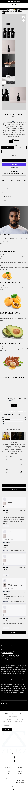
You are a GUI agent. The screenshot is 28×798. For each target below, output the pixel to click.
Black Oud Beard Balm (7, 652)
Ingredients (7, 192)
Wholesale (8, 776)
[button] (14, 1)
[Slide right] (3, 22)
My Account (20, 769)
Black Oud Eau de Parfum (8, 649)
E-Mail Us (13, 791)
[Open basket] (26, 5)
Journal (7, 775)
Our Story (8, 771)
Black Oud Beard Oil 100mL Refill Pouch (16, 585)
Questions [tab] (12, 482)
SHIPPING (5, 200)
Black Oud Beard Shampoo (8, 655)
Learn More (23, 173)
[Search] (23, 5)
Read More (4, 703)
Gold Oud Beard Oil (11, 504)
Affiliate (8, 778)
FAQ (8, 773)
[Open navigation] (2, 5)
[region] (14, 436)
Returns (20, 775)
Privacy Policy (11, 792)
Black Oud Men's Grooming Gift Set (14, 399)
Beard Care (20, 655)
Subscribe (7, 729)
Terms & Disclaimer (20, 782)
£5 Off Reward (20, 776)
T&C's (17, 792)
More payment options (14, 167)
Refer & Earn (20, 778)
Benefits (5, 188)
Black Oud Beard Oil (12, 612)
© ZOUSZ (14, 794)
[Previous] (3, 105)
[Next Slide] (25, 436)
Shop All (12, 658)
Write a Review (16, 490)
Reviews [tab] (5, 482)
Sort (14, 494)
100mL (16, 141)
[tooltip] (18, 442)
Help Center (20, 771)
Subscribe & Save (20, 780)
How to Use (6, 196)
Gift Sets (5, 658)
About (8, 769)
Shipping (20, 773)
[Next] (24, 105)
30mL (11, 141)
